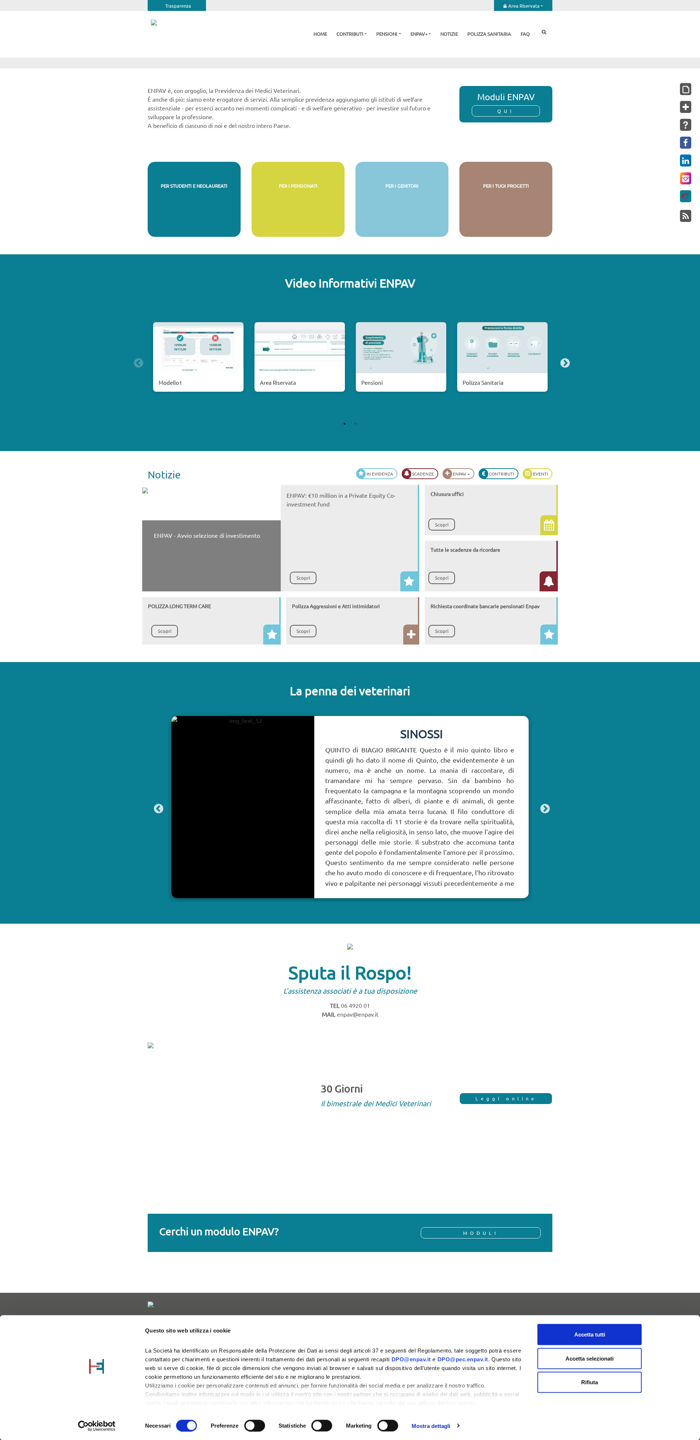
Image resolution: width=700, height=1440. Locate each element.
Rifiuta (589, 1382)
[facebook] (685, 143)
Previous (136, 361)
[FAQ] (685, 125)
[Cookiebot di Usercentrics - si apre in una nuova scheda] (97, 1425)
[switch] (254, 1425)
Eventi (540, 474)
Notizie (449, 34)
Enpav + (461, 474)
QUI (505, 111)
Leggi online (506, 1098)
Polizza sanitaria (489, 34)
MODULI (481, 1233)
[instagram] (685, 178)
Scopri (194, 224)
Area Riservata (524, 6)
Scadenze (423, 474)
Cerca (543, 32)
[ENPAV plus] (685, 107)
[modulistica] (685, 89)
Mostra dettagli (431, 1426)
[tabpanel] (198, 361)
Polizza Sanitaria (483, 382)
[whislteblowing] (685, 196)
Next (563, 361)
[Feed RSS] (685, 216)
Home (320, 34)
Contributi (350, 34)
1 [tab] (344, 423)
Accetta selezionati (589, 1358)
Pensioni (386, 34)
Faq (525, 34)
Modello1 (170, 382)
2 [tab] (355, 423)
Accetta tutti (589, 1334)
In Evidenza (379, 474)
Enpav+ (419, 34)
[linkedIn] (685, 160)
